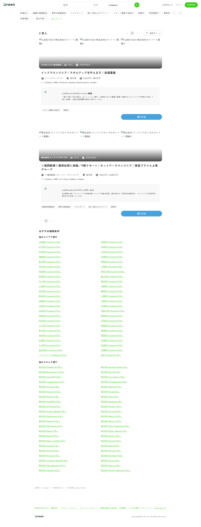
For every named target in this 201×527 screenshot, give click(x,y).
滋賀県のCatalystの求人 (50, 301)
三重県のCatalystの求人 (112, 296)
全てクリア (56, 19)
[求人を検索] (136, 4)
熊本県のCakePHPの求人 (50, 377)
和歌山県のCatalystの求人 (113, 311)
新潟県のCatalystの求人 (50, 276)
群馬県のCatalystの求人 (112, 262)
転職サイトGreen (42, 488)
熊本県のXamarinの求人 (50, 470)
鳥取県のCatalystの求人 (50, 316)
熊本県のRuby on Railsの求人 (52, 441)
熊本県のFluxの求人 (110, 396)
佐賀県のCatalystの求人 (50, 340)
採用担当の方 (168, 5)
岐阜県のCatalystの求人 (50, 291)
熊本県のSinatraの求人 (49, 446)
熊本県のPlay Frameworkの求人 (115, 426)
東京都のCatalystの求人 (50, 271)
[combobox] (153, 33)
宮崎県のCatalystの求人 (112, 345)
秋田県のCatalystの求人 (50, 252)
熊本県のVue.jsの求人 (111, 465)
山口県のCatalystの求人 (50, 325)
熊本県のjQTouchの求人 (50, 406)
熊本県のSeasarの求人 (111, 441)
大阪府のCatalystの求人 (50, 306)
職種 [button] (65, 5)
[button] (84, 5)
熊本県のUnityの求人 (110, 460)
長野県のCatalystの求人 (112, 286)
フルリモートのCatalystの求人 (53, 355)
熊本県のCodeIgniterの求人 (52, 382)
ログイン (179, 5)
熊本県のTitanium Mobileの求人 (53, 460)
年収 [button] (96, 5)
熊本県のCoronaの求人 (49, 387)
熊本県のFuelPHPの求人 (50, 401)
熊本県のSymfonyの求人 (112, 455)
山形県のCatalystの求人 (112, 252)
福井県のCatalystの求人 (112, 281)
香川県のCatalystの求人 (50, 330)
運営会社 (54, 508)
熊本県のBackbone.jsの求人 (51, 372)
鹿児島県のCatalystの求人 (51, 350)
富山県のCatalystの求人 (112, 276)
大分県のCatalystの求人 (50, 345)
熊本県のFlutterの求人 (49, 396)
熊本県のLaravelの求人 (111, 411)
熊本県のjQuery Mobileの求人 (52, 411)
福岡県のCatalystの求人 (112, 335)
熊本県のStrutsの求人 (111, 451)
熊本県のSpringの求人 (49, 451)
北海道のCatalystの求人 (50, 242)
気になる (141, 117)
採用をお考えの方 (42, 508)
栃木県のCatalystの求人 (50, 262)
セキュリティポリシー (88, 508)
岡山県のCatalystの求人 (50, 321)
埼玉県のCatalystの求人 (50, 266)
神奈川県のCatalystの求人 (113, 271)
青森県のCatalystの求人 (112, 242)
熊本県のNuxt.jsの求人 (111, 421)
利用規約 (122, 508)
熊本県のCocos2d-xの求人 (113, 377)
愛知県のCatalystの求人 (50, 296)
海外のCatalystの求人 (111, 355)
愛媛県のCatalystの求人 (112, 330)
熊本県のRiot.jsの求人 (111, 436)
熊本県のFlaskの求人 (110, 392)
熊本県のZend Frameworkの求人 (116, 470)
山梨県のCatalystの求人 (50, 286)
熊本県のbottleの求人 (111, 372)
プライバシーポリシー (69, 508)
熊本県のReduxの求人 (49, 436)
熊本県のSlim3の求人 (110, 446)
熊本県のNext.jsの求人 (111, 416)
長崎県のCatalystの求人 (112, 340)
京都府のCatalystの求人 (112, 301)
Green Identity (160, 508)
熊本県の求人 (58, 488)
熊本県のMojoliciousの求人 (51, 416)
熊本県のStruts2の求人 (49, 455)
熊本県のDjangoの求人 (111, 387)
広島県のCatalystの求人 (112, 321)
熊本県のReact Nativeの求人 (114, 431)
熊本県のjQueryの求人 (111, 406)
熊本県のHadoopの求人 (111, 401)
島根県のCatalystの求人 (112, 316)
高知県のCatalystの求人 (50, 335)
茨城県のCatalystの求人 (112, 257)
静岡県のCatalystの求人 (112, 291)
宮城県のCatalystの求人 (112, 247)
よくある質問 (134, 508)
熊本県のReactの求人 (49, 431)
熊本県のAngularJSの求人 (50, 367)
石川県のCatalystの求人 (50, 281)
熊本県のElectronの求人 (50, 392)
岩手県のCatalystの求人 (50, 247)
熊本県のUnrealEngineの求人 (52, 465)
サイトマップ (146, 508)
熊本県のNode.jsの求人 (49, 421)
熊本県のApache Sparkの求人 (114, 367)
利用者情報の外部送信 (108, 508)
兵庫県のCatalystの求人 (112, 306)
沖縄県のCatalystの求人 (112, 350)
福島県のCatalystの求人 (50, 257)
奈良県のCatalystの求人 (50, 311)
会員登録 (191, 5)
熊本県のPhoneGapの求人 (51, 426)
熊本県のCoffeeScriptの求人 (114, 382)
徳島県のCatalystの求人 (112, 325)
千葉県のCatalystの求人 (112, 266)
